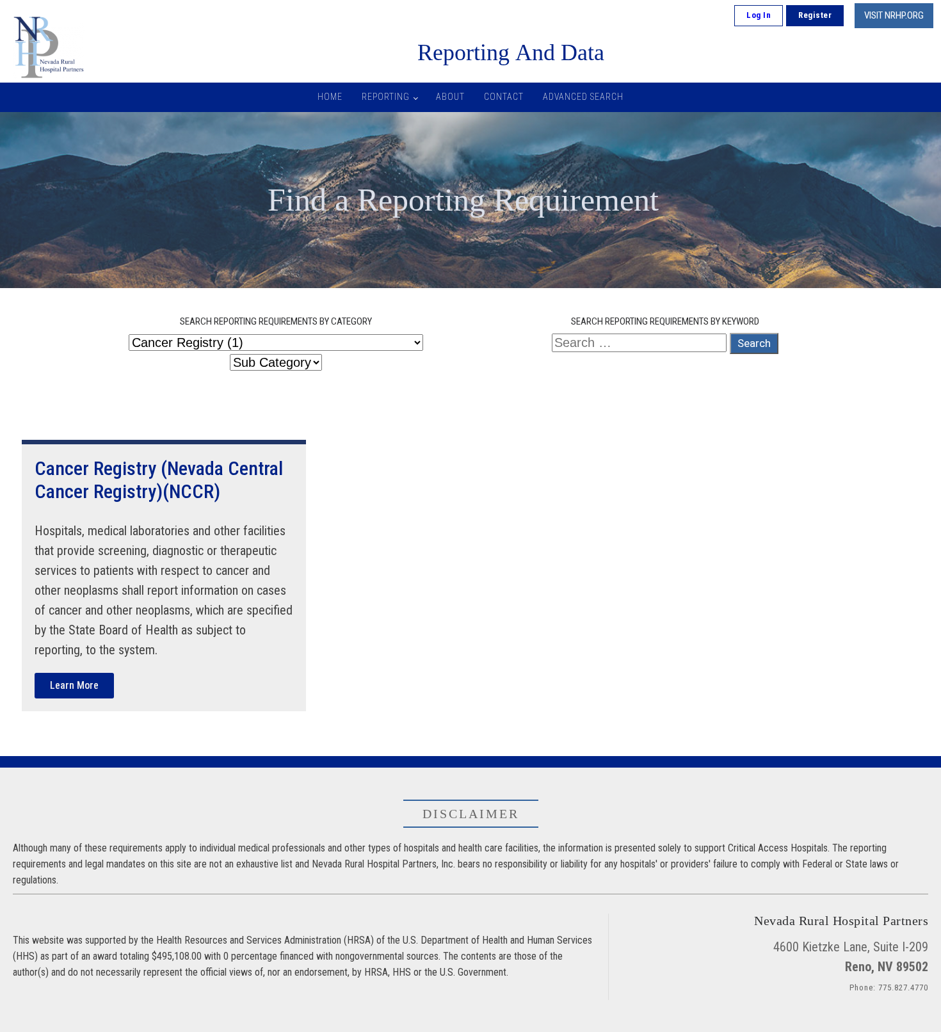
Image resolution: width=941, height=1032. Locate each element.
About (450, 97)
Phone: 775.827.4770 (888, 987)
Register (815, 15)
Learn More (74, 685)
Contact (504, 97)
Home (330, 97)
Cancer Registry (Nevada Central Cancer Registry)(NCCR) (159, 480)
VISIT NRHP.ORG (894, 15)
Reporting (386, 97)
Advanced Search (583, 97)
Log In (758, 15)
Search (754, 343)
